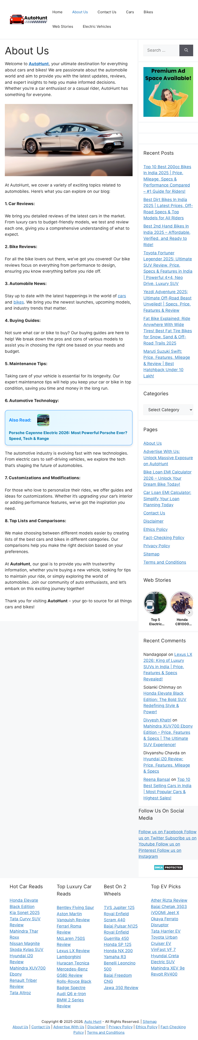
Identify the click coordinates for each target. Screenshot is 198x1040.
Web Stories (62, 26)
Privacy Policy (156, 545)
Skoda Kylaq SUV (26, 949)
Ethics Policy (155, 529)
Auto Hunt (92, 1021)
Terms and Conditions (164, 562)
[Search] (186, 50)
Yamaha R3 (115, 956)
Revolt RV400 (164, 974)
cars (122, 295)
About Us (80, 12)
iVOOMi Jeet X (165, 912)
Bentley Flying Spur (75, 907)
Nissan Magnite (25, 943)
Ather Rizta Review (169, 900)
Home (57, 12)
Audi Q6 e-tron (71, 993)
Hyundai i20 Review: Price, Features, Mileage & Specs (166, 765)
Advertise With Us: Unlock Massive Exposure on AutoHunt (168, 457)
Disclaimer (153, 521)
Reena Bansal (156, 779)
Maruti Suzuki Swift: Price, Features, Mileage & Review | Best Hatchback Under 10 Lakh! (166, 363)
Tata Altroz (20, 992)
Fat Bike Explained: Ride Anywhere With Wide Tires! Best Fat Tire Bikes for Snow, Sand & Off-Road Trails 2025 (167, 331)
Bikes (148, 12)
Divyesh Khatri (157, 720)
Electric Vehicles (97, 26)
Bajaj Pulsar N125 (121, 926)
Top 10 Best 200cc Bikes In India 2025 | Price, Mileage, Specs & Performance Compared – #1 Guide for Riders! (167, 179)
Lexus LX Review (73, 950)
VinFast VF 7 (163, 949)
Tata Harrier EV (166, 931)
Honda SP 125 (117, 944)
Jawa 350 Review (121, 987)
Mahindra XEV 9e (168, 968)
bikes (19, 302)
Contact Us (107, 12)
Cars (130, 12)
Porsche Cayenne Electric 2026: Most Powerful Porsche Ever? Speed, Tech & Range (68, 435)
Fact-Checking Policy (163, 537)
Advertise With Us (68, 1027)
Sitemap (151, 554)
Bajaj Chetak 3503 (169, 906)
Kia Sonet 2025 (25, 912)
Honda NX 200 (118, 950)
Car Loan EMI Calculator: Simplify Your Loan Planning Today (167, 498)
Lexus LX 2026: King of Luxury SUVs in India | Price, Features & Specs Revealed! (167, 666)
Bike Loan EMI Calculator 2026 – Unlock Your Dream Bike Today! (167, 478)
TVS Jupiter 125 (119, 907)
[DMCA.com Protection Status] (168, 869)
